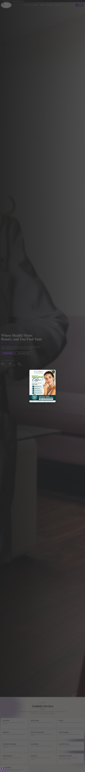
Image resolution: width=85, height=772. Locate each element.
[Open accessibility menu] (2, 769)
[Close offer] (53, 372)
